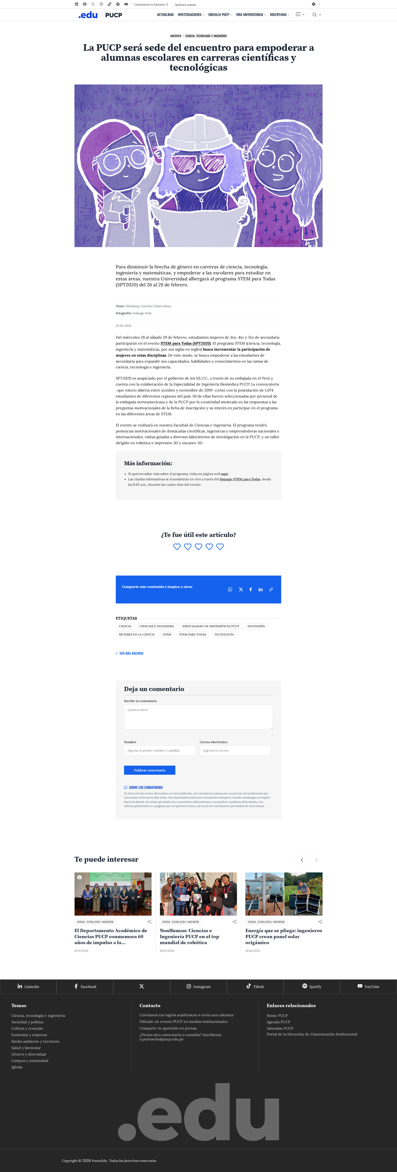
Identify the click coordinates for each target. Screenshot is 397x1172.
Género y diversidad (28, 1054)
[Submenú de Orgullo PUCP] (231, 15)
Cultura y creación (27, 1028)
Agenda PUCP (278, 1022)
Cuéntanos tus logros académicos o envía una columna (186, 1015)
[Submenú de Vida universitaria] (265, 15)
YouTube (372, 986)
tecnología (224, 634)
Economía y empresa (29, 1034)
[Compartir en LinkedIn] (260, 589)
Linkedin (31, 986)
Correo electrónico (214, 742)
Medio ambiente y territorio (35, 1041)
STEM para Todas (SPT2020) (186, 343)
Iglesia (16, 1067)
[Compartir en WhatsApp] (230, 589)
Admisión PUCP (280, 1028)
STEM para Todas (192, 634)
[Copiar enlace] (271, 589)
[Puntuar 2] (187, 547)
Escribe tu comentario (140, 701)
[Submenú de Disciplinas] (288, 15)
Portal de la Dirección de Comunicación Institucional (312, 1034)
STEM (167, 634)
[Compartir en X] (241, 589)
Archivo (175, 35)
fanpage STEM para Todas (240, 479)
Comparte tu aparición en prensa (168, 1028)
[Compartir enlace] (149, 922)
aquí (224, 474)
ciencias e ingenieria (156, 626)
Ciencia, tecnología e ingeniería (206, 35)
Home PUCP (277, 1015)
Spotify (315, 986)
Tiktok (258, 986)
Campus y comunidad (29, 1060)
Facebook (88, 986)
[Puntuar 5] (220, 547)
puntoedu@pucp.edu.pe (163, 1039)
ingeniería (256, 626)
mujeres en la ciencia (137, 634)
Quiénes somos (185, 5)
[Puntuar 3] (198, 547)
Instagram (202, 986)
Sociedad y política (27, 1022)
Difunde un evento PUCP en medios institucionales (183, 1021)
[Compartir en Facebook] (251, 589)
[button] (316, 860)
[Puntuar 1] (177, 547)
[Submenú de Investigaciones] (203, 15)
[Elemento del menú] (300, 14)
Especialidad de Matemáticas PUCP (210, 626)
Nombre (130, 742)
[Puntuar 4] (209, 547)
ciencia (125, 626)
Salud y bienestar (26, 1047)
